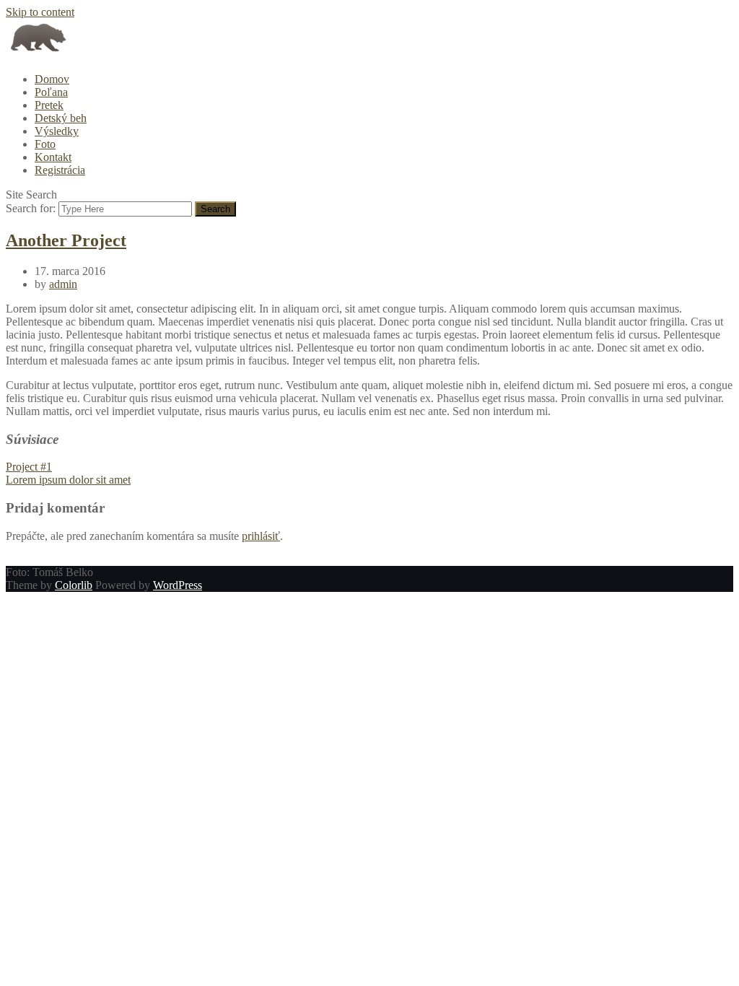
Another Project (66, 240)
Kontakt (53, 157)
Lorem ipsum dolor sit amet (68, 480)
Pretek (49, 105)
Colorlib (73, 585)
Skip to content (40, 12)
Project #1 (29, 467)
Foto (45, 144)
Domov (52, 79)
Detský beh (61, 118)
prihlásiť (261, 536)
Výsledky (57, 131)
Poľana (51, 92)
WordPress (177, 585)
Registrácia (60, 170)
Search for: (31, 208)
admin (63, 284)
